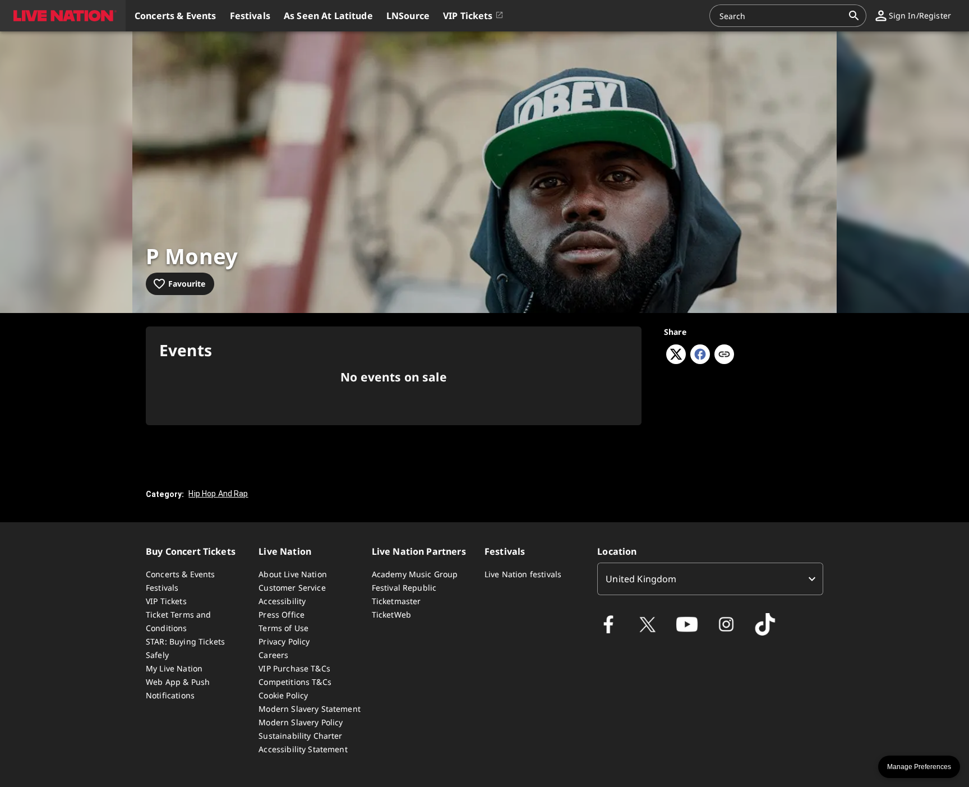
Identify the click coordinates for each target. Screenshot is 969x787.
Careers (273, 655)
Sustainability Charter (300, 735)
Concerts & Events (180, 574)
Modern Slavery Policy (301, 722)
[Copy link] (724, 355)
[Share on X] (676, 361)
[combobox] (781, 15)
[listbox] (710, 579)
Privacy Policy (284, 641)
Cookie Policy (283, 695)
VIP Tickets (166, 601)
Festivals (162, 587)
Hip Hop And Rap (218, 493)
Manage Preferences (919, 767)
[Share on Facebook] (700, 361)
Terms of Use (283, 628)
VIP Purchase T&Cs (294, 668)
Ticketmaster (396, 601)
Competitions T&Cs (295, 681)
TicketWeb (391, 614)
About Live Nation (293, 574)
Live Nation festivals (522, 574)
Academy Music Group (415, 574)
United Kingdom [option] (641, 579)
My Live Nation (174, 668)
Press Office (281, 614)
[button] (63, 15)
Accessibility (282, 601)
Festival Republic (404, 587)
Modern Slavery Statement (310, 708)
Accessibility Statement (303, 749)
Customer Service (292, 587)
